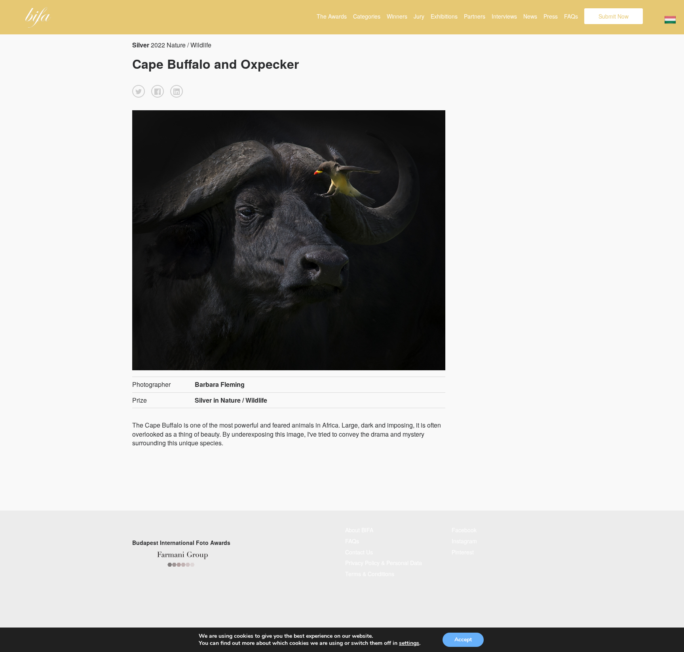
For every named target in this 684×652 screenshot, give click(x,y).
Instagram (464, 541)
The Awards (332, 16)
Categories (366, 16)
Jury (419, 16)
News (530, 16)
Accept (463, 639)
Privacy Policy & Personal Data (383, 563)
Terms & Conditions (369, 574)
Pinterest (463, 552)
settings (409, 643)
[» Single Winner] (38, 17)
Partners (474, 16)
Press (550, 16)
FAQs (571, 16)
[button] (138, 91)
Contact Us (359, 552)
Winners (397, 16)
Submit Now (613, 16)
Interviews (504, 16)
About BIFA (359, 530)
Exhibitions (444, 16)
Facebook (464, 530)
